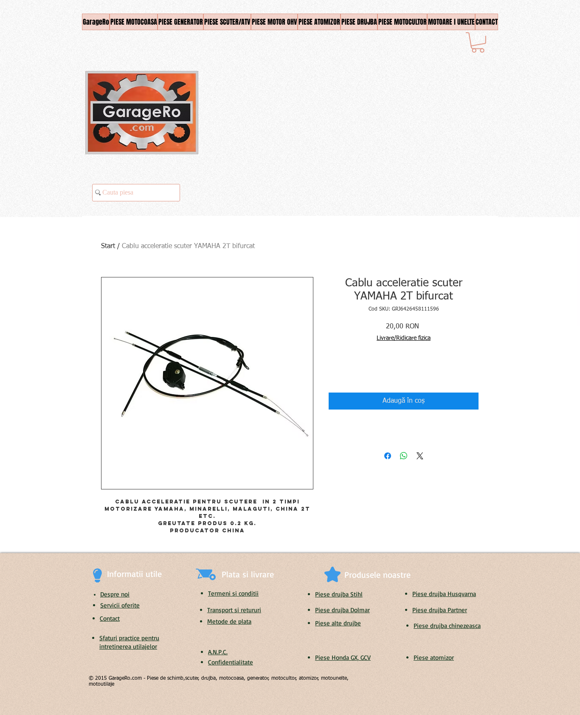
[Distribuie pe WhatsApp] (404, 456)
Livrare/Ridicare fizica (404, 338)
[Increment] (360, 370)
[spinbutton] (347, 370)
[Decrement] (334, 370)
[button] (478, 42)
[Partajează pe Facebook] (388, 456)
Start (108, 246)
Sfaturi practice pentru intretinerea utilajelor (129, 642)
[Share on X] (420, 456)
